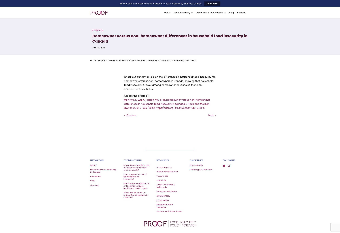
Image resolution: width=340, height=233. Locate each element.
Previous (131, 115)
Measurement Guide (167, 191)
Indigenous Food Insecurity (165, 205)
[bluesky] (224, 166)
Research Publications (167, 171)
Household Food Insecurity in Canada (103, 170)
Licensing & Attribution (201, 169)
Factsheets (162, 176)
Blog (92, 180)
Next (211, 115)
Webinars (161, 180)
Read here (212, 3)
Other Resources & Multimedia (166, 185)
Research (97, 30)
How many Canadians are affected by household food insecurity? (136, 167)
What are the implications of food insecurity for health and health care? (136, 186)
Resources (95, 176)
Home (93, 60)
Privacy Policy (196, 165)
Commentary (163, 195)
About (93, 165)
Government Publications (169, 211)
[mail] (229, 166)
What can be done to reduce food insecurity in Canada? (136, 195)
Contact (94, 185)
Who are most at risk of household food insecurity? (135, 176)
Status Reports (164, 167)
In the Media (163, 200)
